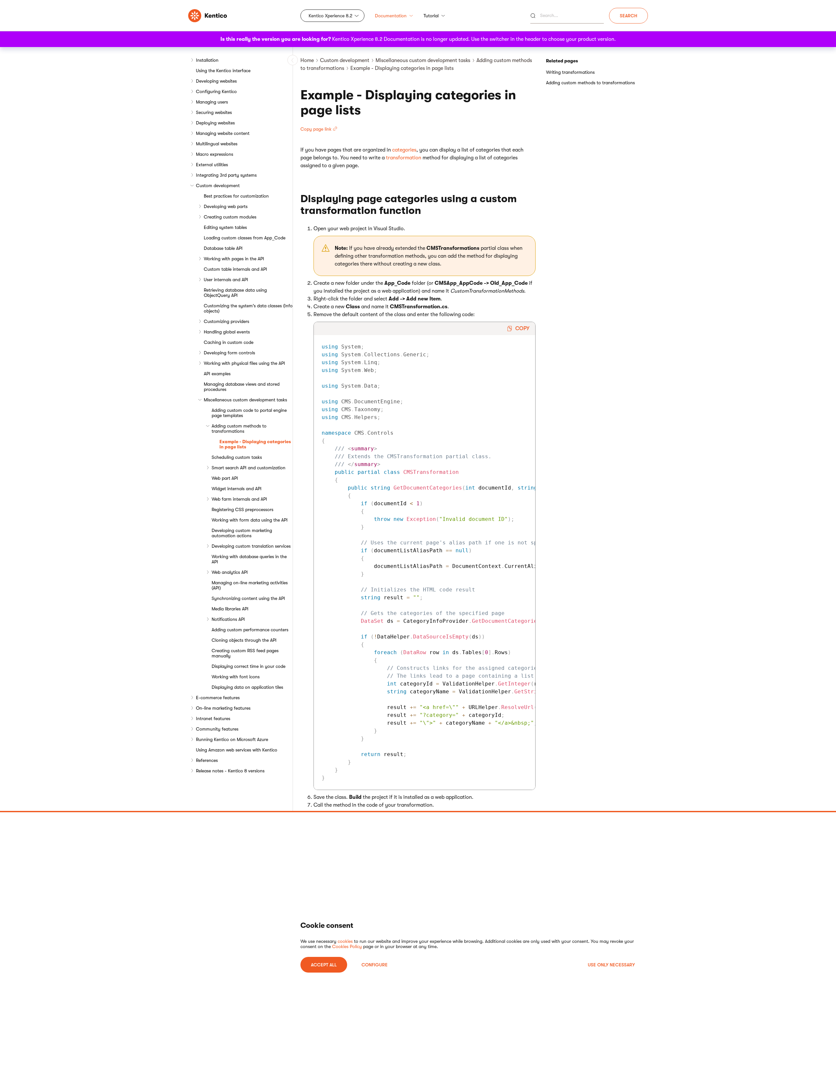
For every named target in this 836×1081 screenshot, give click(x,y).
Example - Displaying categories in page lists (255, 444)
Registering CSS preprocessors (242, 509)
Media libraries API (230, 608)
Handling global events (227, 331)
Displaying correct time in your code (248, 666)
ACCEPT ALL (324, 964)
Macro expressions (214, 154)
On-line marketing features (223, 708)
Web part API (225, 478)
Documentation (391, 15)
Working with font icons (236, 676)
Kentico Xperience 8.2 (330, 15)
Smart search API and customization (248, 467)
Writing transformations (570, 72)
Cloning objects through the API (244, 640)
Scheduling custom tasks (237, 457)
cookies (345, 941)
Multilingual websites (216, 143)
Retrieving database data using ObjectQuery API (235, 292)
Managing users (212, 102)
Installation (207, 60)
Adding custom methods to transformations (239, 428)
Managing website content (222, 133)
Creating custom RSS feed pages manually (245, 653)
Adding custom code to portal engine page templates (249, 413)
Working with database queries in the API (249, 559)
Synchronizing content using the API (248, 598)
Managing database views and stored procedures (242, 386)
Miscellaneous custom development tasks (245, 399)
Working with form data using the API (250, 520)
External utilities (212, 164)
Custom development (218, 185)
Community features (217, 729)
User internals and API (226, 279)
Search (628, 15)
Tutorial (431, 15)
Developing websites (216, 81)
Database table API (223, 248)
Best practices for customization (236, 196)
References (207, 760)
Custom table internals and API (235, 269)
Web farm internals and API (239, 499)
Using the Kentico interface (223, 70)
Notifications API (228, 619)
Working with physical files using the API (244, 363)
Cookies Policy (347, 946)
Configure (375, 964)
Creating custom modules (230, 216)
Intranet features (213, 718)
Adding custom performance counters (250, 629)
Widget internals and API (237, 488)
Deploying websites (215, 122)
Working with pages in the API (234, 258)
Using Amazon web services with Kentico (236, 749)
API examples (217, 373)
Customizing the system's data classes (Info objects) (248, 308)
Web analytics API (230, 572)
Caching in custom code (228, 342)
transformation (403, 158)
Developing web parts (226, 206)
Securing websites (214, 112)
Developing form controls (229, 352)
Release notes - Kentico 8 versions (230, 770)
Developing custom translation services (251, 546)
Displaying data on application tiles (247, 687)
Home (307, 60)
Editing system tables (225, 227)
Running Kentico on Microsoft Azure (232, 739)
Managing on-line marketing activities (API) (250, 585)
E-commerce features (218, 697)
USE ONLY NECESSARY (611, 964)
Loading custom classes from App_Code (244, 237)
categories (404, 150)
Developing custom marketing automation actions (242, 533)
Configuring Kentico (216, 91)
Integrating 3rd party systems (226, 175)
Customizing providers (226, 321)
